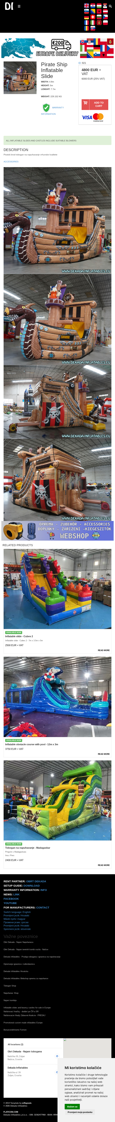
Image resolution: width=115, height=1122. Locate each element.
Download (32, 885)
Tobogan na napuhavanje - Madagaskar (27, 848)
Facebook (11, 898)
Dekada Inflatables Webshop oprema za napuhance (26, 978)
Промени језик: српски (16, 922)
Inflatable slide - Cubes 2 (19, 636)
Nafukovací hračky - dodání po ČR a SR (21, 1011)
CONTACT (42, 907)
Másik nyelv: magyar (14, 919)
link (16, 894)
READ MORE (104, 650)
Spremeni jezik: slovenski (17, 929)
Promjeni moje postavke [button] (80, 1112)
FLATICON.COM (10, 1112)
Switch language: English (17, 912)
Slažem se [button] (72, 1106)
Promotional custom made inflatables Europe (23, 1023)
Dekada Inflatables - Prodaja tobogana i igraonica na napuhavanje (32, 957)
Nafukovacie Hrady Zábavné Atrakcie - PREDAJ (24, 1015)
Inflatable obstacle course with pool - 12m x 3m (31, 744)
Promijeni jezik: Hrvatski (16, 915)
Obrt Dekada (36, 881)
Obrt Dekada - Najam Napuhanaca (18, 942)
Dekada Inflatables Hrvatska (16, 971)
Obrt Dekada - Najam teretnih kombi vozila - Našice (26, 949)
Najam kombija (10, 1000)
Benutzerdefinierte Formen (15, 1030)
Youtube (10, 903)
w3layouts (26, 1103)
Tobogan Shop (10, 986)
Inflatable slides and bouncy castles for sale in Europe (27, 1008)
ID (79, 63)
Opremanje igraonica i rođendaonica (19, 964)
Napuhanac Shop (11, 993)
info (43, 890)
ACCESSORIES (11, 162)
